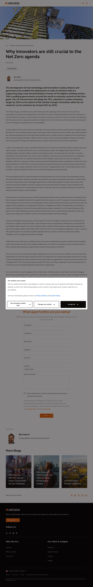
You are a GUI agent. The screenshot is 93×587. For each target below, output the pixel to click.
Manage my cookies (44, 304)
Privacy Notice (41, 296)
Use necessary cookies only (18, 304)
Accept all (71, 304)
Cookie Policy (55, 296)
